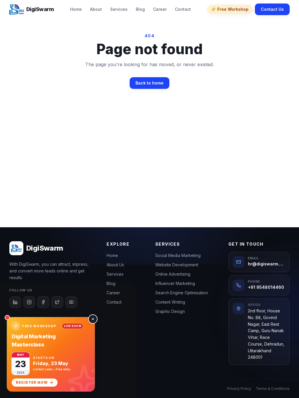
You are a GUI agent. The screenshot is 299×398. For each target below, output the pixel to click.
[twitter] (57, 302)
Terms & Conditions (273, 388)
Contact (183, 9)
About (96, 9)
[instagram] (29, 302)
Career (160, 9)
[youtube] (71, 302)
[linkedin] (15, 302)
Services (119, 9)
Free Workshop (232, 9)
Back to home (149, 82)
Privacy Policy (239, 388)
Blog (140, 9)
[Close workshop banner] (93, 319)
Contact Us (272, 9)
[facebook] (43, 302)
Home (76, 9)
